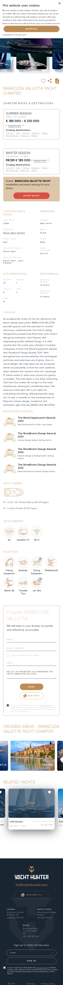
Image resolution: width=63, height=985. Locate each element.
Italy (18, 133)
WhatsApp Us (33, 895)
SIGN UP (31, 961)
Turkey (45, 133)
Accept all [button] (32, 28)
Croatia (10, 133)
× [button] (59, 3)
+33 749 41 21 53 (44, 918)
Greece (36, 133)
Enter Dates (31, 196)
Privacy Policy (46, 705)
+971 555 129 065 (31, 936)
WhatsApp (34, 696)
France (26, 133)
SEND (31, 687)
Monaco (25, 135)
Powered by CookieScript (14, 35)
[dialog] (31, 19)
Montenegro (12, 135)
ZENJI (31, 803)
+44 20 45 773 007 (15, 918)
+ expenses (13, 125)
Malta (34, 135)
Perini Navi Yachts (14, 233)
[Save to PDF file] (57, 81)
